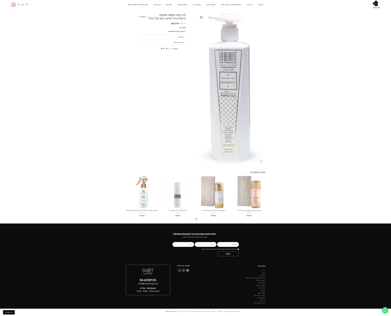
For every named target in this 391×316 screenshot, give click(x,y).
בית (264, 270)
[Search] (27, 5)
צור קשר (262, 300)
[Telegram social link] (161, 48)
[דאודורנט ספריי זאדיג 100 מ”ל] (177, 192)
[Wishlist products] (19, 5)
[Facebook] (187, 270)
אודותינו (262, 290)
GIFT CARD (261, 293)
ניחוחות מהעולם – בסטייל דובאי (255, 278)
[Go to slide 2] (194, 218)
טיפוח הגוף (262, 288)
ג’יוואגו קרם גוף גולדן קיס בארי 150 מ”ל (213, 210)
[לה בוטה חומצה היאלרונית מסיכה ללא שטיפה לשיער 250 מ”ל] (142, 192)
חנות (263, 273)
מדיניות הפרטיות (171, 311)
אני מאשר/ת (9, 312)
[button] (385, 310)
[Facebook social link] (172, 48)
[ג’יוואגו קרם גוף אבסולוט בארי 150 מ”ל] (249, 192)
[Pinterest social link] (167, 48)
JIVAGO (249, 213)
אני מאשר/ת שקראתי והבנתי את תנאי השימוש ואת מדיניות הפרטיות (219, 249)
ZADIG (178, 213)
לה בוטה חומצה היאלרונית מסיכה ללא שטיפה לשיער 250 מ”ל (142, 211)
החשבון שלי (261, 298)
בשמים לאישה (260, 280)
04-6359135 (148, 280)
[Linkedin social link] (164, 48)
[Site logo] (376, 4)
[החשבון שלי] (23, 5)
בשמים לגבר (261, 283)
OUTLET (262, 275)
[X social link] (169, 48)
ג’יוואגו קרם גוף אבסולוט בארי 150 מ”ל (249, 210)
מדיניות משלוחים (260, 303)
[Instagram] (183, 270)
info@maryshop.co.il (148, 283)
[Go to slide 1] (196, 218)
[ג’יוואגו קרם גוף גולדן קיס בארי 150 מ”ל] (213, 192)
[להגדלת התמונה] (261, 161)
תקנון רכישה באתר (259, 295)
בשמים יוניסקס (260, 285)
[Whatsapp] (179, 270)
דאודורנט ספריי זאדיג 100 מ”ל (178, 210)
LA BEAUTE (143, 17)
